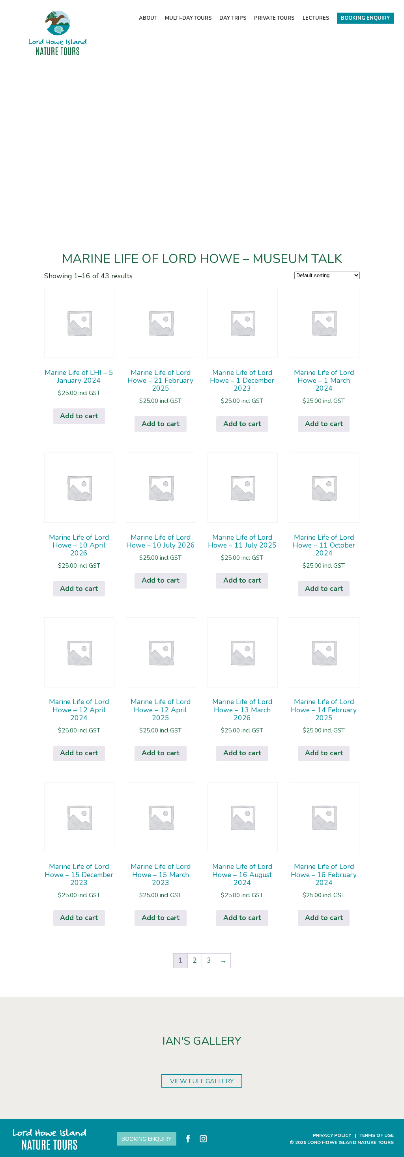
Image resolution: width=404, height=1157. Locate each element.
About (148, 18)
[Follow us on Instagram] (203, 1138)
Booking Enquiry (365, 18)
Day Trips (233, 18)
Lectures (316, 18)
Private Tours (274, 18)
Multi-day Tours (188, 18)
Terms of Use (376, 1135)
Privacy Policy (332, 1135)
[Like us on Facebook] (188, 1138)
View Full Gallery (202, 1081)
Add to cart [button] (79, 416)
